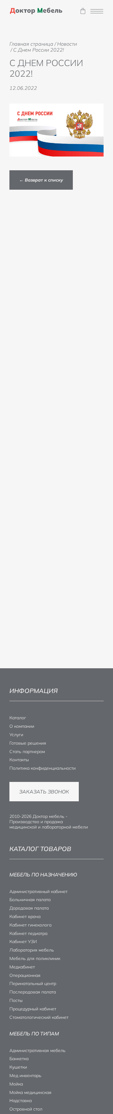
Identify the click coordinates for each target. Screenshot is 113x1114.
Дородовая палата (29, 908)
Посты (16, 1000)
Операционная (24, 975)
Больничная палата (30, 899)
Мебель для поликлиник (34, 958)
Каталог (17, 718)
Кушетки (18, 1067)
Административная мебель (37, 1050)
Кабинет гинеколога (30, 925)
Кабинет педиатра (28, 933)
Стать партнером (27, 751)
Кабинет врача (24, 916)
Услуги (16, 734)
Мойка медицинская (30, 1092)
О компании (21, 726)
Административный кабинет (38, 891)
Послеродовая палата (32, 992)
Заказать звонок (44, 791)
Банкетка (19, 1058)
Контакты (19, 759)
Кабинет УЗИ (23, 941)
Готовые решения (27, 743)
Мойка (16, 1084)
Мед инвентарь (25, 1075)
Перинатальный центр (32, 983)
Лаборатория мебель (31, 950)
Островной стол (25, 1109)
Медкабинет (22, 967)
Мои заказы (82, 11)
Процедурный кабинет (32, 1009)
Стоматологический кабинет (38, 1017)
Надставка (20, 1100)
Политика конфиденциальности (42, 768)
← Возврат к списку (41, 180)
